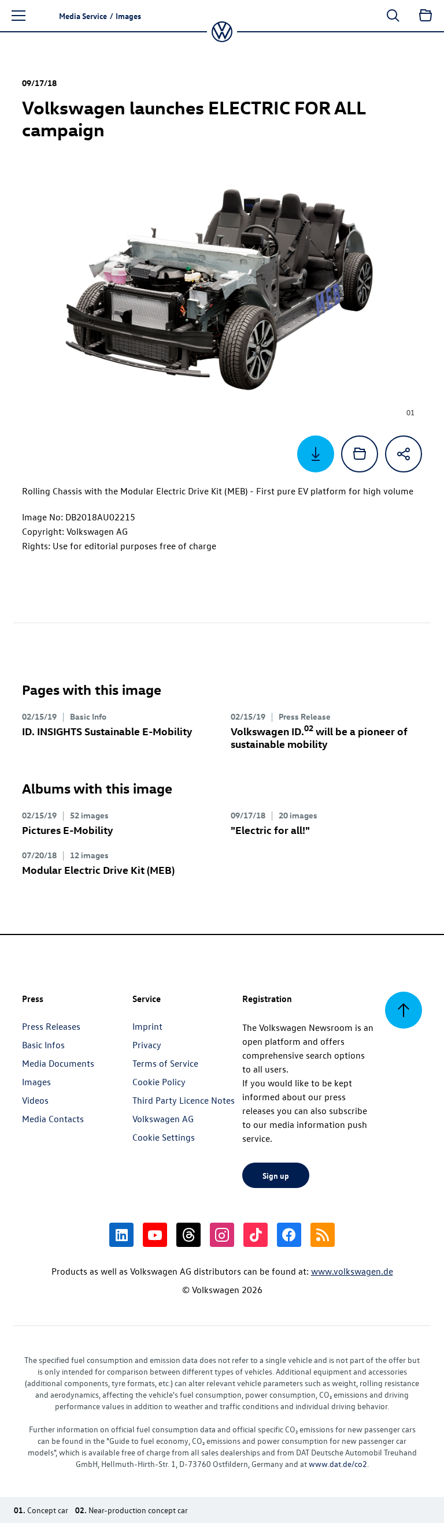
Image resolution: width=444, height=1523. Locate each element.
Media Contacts (53, 1118)
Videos (35, 1100)
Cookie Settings (163, 1137)
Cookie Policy (159, 1082)
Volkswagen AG (163, 1118)
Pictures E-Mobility (67, 829)
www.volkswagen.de (352, 1271)
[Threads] (188, 1235)
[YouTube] (155, 1235)
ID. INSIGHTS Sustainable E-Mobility (107, 731)
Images (36, 1082)
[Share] (403, 453)
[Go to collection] (425, 15)
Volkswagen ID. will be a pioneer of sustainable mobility (319, 737)
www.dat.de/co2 (338, 1463)
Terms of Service (165, 1063)
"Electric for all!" (270, 829)
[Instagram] (222, 1235)
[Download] (315, 453)
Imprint (147, 1026)
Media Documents (58, 1063)
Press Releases (51, 1026)
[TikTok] (255, 1235)
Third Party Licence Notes (183, 1100)
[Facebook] (289, 1235)
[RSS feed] (322, 1235)
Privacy (146, 1045)
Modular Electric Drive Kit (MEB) (98, 869)
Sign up (275, 1175)
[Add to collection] (359, 453)
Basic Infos (43, 1045)
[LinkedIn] (121, 1235)
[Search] (393, 15)
